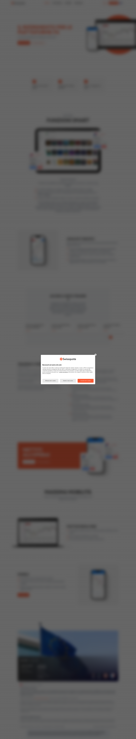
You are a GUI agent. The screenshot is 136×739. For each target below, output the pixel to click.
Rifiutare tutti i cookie (50, 380)
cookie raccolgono (63, 372)
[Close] (95, 355)
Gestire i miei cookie (68, 380)
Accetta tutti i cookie (86, 380)
